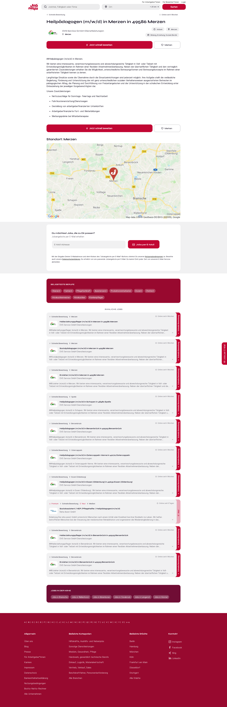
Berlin (132, 641)
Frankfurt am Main (139, 662)
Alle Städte (135, 678)
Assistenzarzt (101, 291)
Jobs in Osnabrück (122, 597)
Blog (26, 646)
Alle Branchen (75, 678)
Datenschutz (30, 672)
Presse (27, 651)
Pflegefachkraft (83, 291)
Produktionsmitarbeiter (121, 291)
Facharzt (68, 291)
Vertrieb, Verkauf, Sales (80, 667)
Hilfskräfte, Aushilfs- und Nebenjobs (86, 641)
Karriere (28, 662)
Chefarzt (150, 291)
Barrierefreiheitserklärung (36, 678)
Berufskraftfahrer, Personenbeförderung (88, 672)
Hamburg (134, 646)
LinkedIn (176, 658)
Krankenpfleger (96, 297)
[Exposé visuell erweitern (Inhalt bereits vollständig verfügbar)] (172, 332)
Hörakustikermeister (61, 297)
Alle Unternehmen (32, 694)
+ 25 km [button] (153, 7)
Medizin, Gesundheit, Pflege (82, 651)
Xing (174, 653)
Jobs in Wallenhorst (80, 597)
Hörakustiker (79, 297)
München (134, 651)
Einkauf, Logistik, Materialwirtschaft (86, 662)
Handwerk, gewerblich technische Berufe (89, 657)
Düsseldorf (135, 667)
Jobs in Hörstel (161, 597)
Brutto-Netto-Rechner (35, 688)
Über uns (28, 641)
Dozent (138, 291)
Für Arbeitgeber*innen (34, 657)
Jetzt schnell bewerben (100, 45)
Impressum (29, 667)
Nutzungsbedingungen (154, 257)
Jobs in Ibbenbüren (101, 597)
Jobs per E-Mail (145, 244)
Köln (132, 657)
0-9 (128, 622)
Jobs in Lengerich (142, 597)
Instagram (177, 641)
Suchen (174, 7)
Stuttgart (134, 672)
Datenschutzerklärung (71, 259)
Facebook (177, 647)
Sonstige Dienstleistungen (81, 646)
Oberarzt (56, 291)
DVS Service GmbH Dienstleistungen (83, 31)
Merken (168, 45)
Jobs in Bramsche (60, 597)
